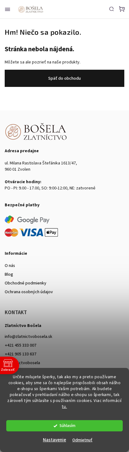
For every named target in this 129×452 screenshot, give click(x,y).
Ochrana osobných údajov (29, 292)
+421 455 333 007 (20, 345)
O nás (10, 266)
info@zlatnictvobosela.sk (28, 337)
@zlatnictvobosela (22, 363)
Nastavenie (54, 440)
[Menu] (7, 9)
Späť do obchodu (64, 78)
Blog (9, 274)
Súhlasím (67, 426)
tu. (64, 406)
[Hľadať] (111, 8)
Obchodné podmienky (25, 283)
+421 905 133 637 (20, 354)
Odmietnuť (82, 440)
